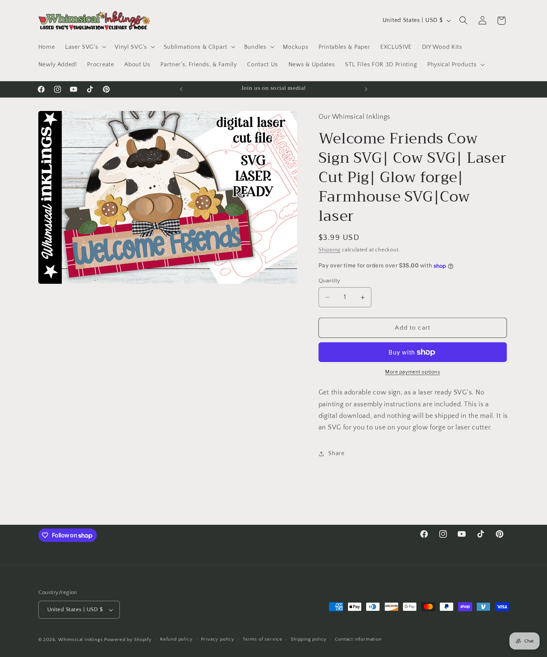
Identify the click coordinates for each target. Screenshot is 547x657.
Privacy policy (217, 639)
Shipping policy (309, 639)
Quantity (329, 280)
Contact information (358, 639)
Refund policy (176, 639)
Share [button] (336, 453)
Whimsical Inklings (80, 639)
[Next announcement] (366, 89)
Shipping (329, 250)
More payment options (412, 372)
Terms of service (262, 639)
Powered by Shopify (128, 639)
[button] (84, 47)
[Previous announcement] (181, 89)
